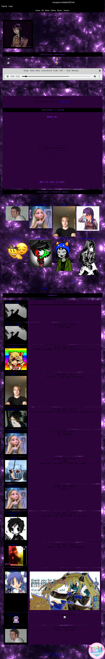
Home (38, 10)
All (43, 10)
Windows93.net (59, 656)
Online (53, 10)
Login (10, 6)
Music (59, 10)
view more (64, 101)
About (46, 654)
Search (66, 10)
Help (52, 654)
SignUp (4, 6)
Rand (47, 10)
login (44, 288)
